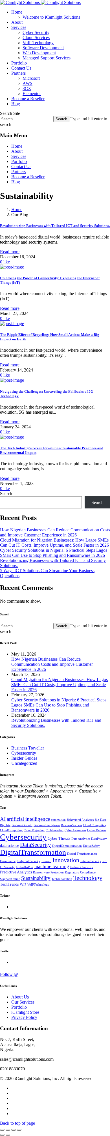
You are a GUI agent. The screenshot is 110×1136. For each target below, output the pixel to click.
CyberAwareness (75, 830)
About (17, 22)
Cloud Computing (94, 825)
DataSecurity (35, 845)
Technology (87, 878)
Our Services (22, 1002)
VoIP (23, 884)
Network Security (81, 867)
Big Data (100, 819)
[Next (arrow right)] (8, 1135)
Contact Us (21, 68)
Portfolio (19, 63)
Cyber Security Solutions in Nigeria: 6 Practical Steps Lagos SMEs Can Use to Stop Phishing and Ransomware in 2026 (53, 553)
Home (16, 12)
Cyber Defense (96, 830)
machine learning (51, 866)
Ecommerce (8, 861)
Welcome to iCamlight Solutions (51, 17)
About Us (20, 997)
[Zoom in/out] (19, 1130)
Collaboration (54, 830)
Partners (18, 73)
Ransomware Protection (48, 872)
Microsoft (31, 78)
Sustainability (35, 878)
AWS (27, 83)
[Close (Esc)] (2, 1130)
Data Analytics (80, 838)
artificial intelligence (28, 819)
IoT (104, 861)
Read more (9, 251)
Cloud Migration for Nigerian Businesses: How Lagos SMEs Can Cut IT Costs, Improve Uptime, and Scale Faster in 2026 (54, 542)
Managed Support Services (47, 57)
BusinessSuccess (71, 825)
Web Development (39, 52)
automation (58, 819)
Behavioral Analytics (80, 819)
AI (3, 819)
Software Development (43, 47)
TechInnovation (62, 879)
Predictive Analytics (16, 872)
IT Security (7, 867)
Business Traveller (27, 748)
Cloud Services (36, 37)
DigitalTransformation (33, 852)
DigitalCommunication (67, 845)
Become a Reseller (28, 98)
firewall (46, 861)
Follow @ (9, 974)
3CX (27, 88)
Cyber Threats (59, 838)
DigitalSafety (91, 845)
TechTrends (9, 884)
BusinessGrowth (22, 825)
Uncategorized (24, 763)
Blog (15, 103)
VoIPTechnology (38, 884)
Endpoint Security (28, 861)
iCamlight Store (25, 1012)
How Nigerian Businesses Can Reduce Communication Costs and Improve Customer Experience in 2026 (55, 532)
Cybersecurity (23, 753)
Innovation (65, 860)
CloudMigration (34, 830)
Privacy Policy (24, 1017)
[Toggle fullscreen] (13, 1130)
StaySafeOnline (10, 879)
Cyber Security (36, 32)
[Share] (8, 1130)
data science (9, 845)
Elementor (32, 93)
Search (6, 493)
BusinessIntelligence (47, 825)
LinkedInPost (24, 867)
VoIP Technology (38, 42)
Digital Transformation (82, 853)
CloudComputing (11, 830)
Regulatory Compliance (80, 872)
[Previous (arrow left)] (2, 1135)
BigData (5, 825)
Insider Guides (24, 758)
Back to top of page (17, 1123)
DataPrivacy (99, 838)
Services (18, 27)
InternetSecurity (90, 861)
